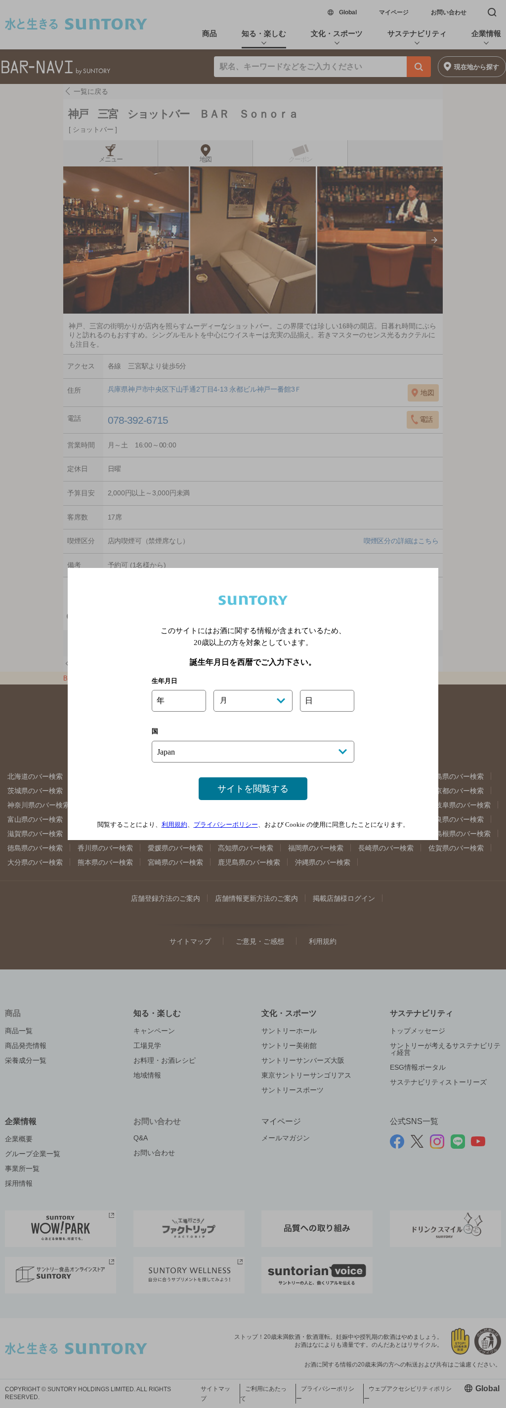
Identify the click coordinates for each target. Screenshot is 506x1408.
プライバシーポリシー (226, 824)
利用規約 (174, 824)
